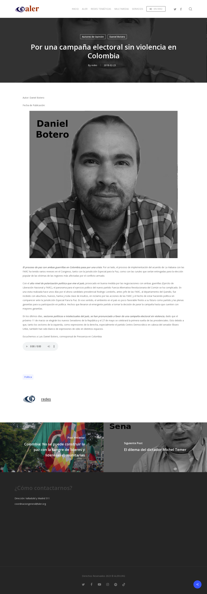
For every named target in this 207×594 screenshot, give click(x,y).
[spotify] (115, 584)
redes (94, 65)
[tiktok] (123, 584)
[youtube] (99, 584)
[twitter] (175, 9)
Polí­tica (28, 377)
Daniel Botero (117, 36)
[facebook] (181, 9)
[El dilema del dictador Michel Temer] (155, 447)
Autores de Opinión (93, 36)
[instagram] (107, 584)
